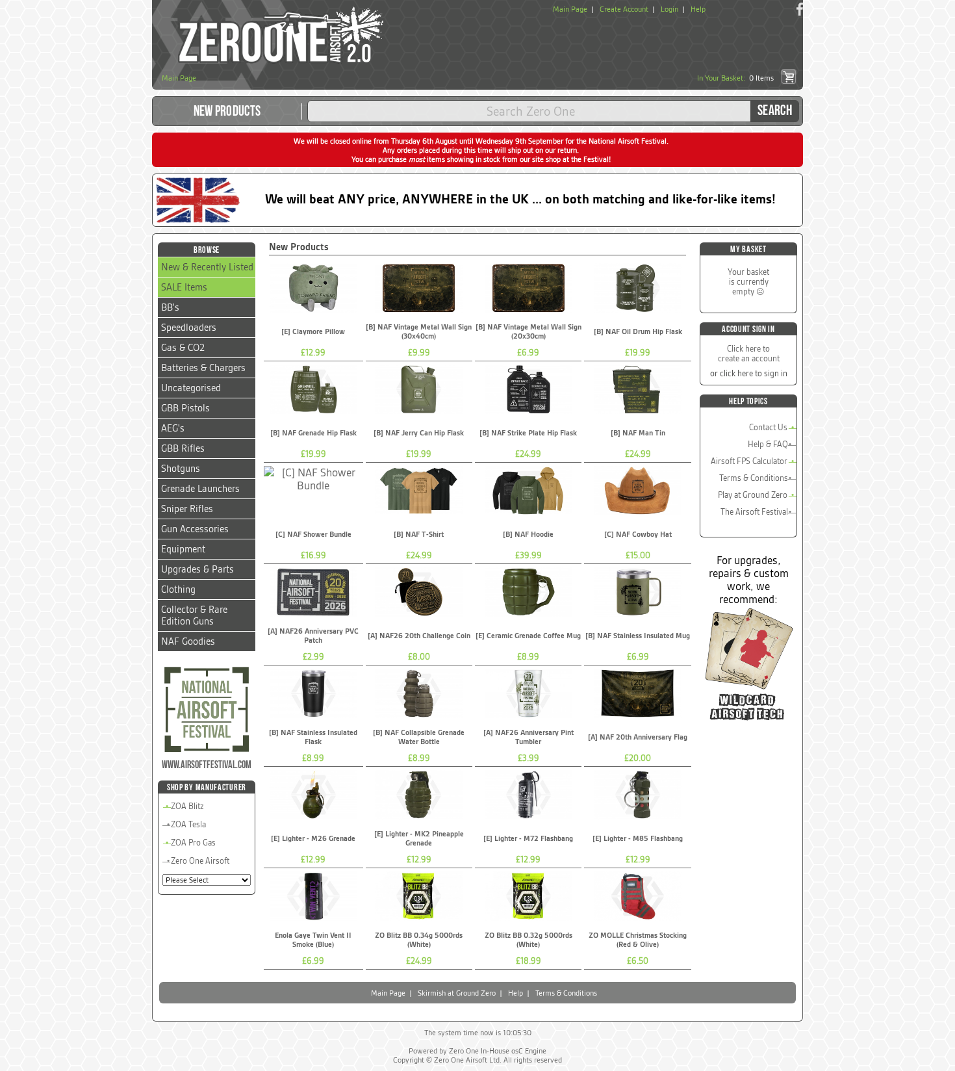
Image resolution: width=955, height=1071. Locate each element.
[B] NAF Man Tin (638, 432)
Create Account (624, 9)
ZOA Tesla (188, 824)
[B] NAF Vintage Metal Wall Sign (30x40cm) (419, 331)
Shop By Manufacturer (206, 787)
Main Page (570, 9)
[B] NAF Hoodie (528, 534)
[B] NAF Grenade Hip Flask (313, 432)
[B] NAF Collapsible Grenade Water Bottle (419, 737)
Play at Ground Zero (752, 495)
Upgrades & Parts (197, 569)
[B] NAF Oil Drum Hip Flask (638, 331)
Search (775, 111)
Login (669, 9)
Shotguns (180, 468)
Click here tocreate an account (749, 353)
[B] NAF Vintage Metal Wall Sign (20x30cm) (528, 331)
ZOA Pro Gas (193, 842)
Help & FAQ (768, 444)
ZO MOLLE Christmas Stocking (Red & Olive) (638, 940)
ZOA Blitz (187, 806)
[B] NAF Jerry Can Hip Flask (419, 432)
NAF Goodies (188, 641)
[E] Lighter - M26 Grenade (313, 838)
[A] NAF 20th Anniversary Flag (637, 737)
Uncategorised (191, 388)
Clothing (178, 589)
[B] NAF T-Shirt (419, 534)
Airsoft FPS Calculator (749, 461)
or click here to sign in (748, 373)
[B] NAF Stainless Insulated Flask (313, 737)
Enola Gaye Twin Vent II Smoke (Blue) (313, 940)
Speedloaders (188, 327)
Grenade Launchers (200, 489)
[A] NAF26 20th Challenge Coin (419, 635)
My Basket (748, 249)
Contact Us (768, 427)
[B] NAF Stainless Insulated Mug (637, 635)
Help (698, 9)
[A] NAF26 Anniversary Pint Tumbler (528, 737)
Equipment (183, 549)
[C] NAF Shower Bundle (313, 534)
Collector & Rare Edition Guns (194, 615)
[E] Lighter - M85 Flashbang (637, 838)
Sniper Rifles (187, 509)
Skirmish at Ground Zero (457, 993)
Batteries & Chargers (203, 368)
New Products (227, 111)
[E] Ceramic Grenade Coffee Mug (528, 635)
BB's (170, 307)
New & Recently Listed (207, 267)
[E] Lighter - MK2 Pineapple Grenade (419, 838)
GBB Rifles (183, 448)
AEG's (173, 428)
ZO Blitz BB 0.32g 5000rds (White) (528, 940)
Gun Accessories (195, 529)
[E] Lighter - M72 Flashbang (528, 838)
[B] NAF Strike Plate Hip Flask (528, 432)
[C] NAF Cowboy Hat (638, 534)
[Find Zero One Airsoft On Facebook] (799, 9)
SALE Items (184, 287)
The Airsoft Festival (754, 512)
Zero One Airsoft (200, 861)
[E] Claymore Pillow (313, 331)
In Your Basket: (735, 78)
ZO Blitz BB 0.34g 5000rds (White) (419, 940)
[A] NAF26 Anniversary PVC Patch (313, 635)
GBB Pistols (185, 408)
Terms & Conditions (753, 478)
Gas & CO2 (183, 348)
